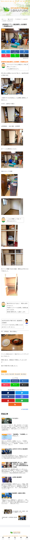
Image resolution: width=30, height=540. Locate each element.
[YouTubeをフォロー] (8, 400)
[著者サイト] (8, 392)
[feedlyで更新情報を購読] (22, 400)
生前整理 (12, 374)
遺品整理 (4, 371)
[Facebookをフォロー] (8, 396)
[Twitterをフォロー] (22, 392)
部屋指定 (24, 374)
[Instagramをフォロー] (22, 396)
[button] (27, 284)
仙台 (3, 374)
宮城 (8, 374)
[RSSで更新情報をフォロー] (15, 404)
